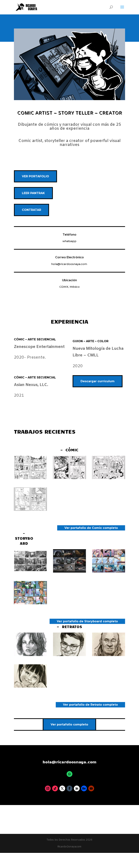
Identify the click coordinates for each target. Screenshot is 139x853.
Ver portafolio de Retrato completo (90, 704)
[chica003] (30, 655)
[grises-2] (30, 571)
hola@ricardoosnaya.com (69, 264)
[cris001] (69, 655)
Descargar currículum (98, 381)
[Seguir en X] (62, 788)
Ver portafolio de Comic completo (91, 528)
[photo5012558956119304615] (30, 509)
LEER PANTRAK (33, 193)
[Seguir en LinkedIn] (77, 788)
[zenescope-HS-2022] (30, 478)
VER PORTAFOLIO (35, 176)
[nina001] (30, 686)
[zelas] (69, 571)
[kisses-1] (108, 571)
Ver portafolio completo (69, 724)
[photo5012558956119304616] (108, 478)
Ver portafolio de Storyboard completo (87, 621)
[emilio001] (108, 655)
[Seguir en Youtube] (91, 788)
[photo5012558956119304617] (69, 478)
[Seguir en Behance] (84, 788)
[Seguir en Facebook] (69, 788)
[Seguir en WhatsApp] (69, 774)
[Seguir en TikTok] (55, 788)
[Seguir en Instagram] (48, 788)
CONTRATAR (31, 210)
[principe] (30, 603)
